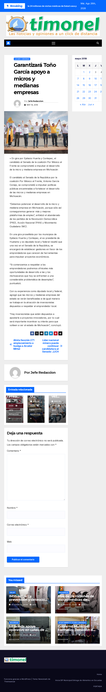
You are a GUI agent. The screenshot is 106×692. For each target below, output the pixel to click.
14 (78, 85)
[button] (98, 43)
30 (89, 98)
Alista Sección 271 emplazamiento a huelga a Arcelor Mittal (23, 344)
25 (101, 91)
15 (84, 85)
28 (78, 98)
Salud (12, 592)
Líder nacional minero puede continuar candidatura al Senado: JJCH (50, 346)
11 (101, 78)
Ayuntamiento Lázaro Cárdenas (72, 622)
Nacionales (63, 592)
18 (101, 85)
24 (95, 91)
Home (99, 674)
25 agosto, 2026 (19, 605)
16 (89, 85)
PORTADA (97, 686)
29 (84, 98)
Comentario (14, 450)
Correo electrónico (18, 524)
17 (95, 85)
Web (9, 541)
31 (95, 98)
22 (84, 91)
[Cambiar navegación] (53, 43)
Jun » (91, 104)
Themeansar (9, 681)
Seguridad (14, 622)
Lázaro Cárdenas (22, 59)
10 (95, 78)
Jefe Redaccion (35, 101)
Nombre (12, 507)
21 (78, 91)
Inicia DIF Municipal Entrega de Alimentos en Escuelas (78, 680)
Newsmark (42, 679)
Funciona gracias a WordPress (17, 679)
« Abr (83, 104)
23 (89, 91)
